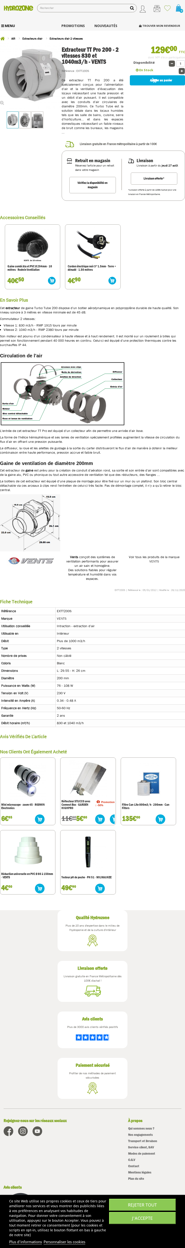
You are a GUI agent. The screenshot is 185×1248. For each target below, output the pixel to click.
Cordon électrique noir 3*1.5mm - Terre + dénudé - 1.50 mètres (92, 268)
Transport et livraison (142, 1141)
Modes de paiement (141, 1153)
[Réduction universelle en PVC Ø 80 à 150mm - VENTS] (27, 850)
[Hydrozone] (18, 8)
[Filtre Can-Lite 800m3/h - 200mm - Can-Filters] (148, 781)
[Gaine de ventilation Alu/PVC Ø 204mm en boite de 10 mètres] (32, 245)
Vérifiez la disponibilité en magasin (92, 185)
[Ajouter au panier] (52, 280)
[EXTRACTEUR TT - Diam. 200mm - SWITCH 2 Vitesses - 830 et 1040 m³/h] (13, 119)
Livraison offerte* (154, 178)
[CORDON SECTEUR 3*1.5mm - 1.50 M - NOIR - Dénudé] (92, 245)
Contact (133, 1166)
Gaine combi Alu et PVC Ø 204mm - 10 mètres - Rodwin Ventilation (29, 268)
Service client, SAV (141, 1147)
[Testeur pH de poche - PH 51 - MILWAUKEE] (87, 854)
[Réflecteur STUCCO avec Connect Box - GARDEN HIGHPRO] (87, 778)
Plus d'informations (25, 1241)
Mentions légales (139, 1172)
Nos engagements (140, 1135)
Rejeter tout (142, 1205)
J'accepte (142, 1218)
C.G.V (131, 1160)
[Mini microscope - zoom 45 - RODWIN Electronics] (27, 781)
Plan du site (136, 1179)
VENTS (154, 561)
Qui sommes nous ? (141, 1128)
